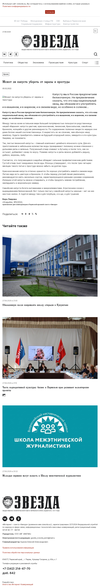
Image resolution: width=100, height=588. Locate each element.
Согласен (50, 12)
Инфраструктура (52, 24)
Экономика (38, 62)
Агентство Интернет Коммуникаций (17, 584)
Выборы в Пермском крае (74, 21)
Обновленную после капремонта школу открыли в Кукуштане (35, 305)
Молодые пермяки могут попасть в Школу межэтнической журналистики (41, 476)
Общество (23, 62)
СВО (58, 21)
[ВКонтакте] (22, 213)
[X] (32, 213)
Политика (8, 62)
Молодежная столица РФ (41, 21)
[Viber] (36, 213)
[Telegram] (29, 213)
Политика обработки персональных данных (21, 552)
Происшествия (56, 62)
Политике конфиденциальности (16, 6)
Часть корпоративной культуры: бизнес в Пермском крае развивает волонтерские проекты (45, 389)
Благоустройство (71, 24)
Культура (72, 62)
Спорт (85, 62)
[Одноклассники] (25, 213)
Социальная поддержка (31, 24)
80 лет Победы (21, 21)
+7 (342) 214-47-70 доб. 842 (16, 571)
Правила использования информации (18, 548)
